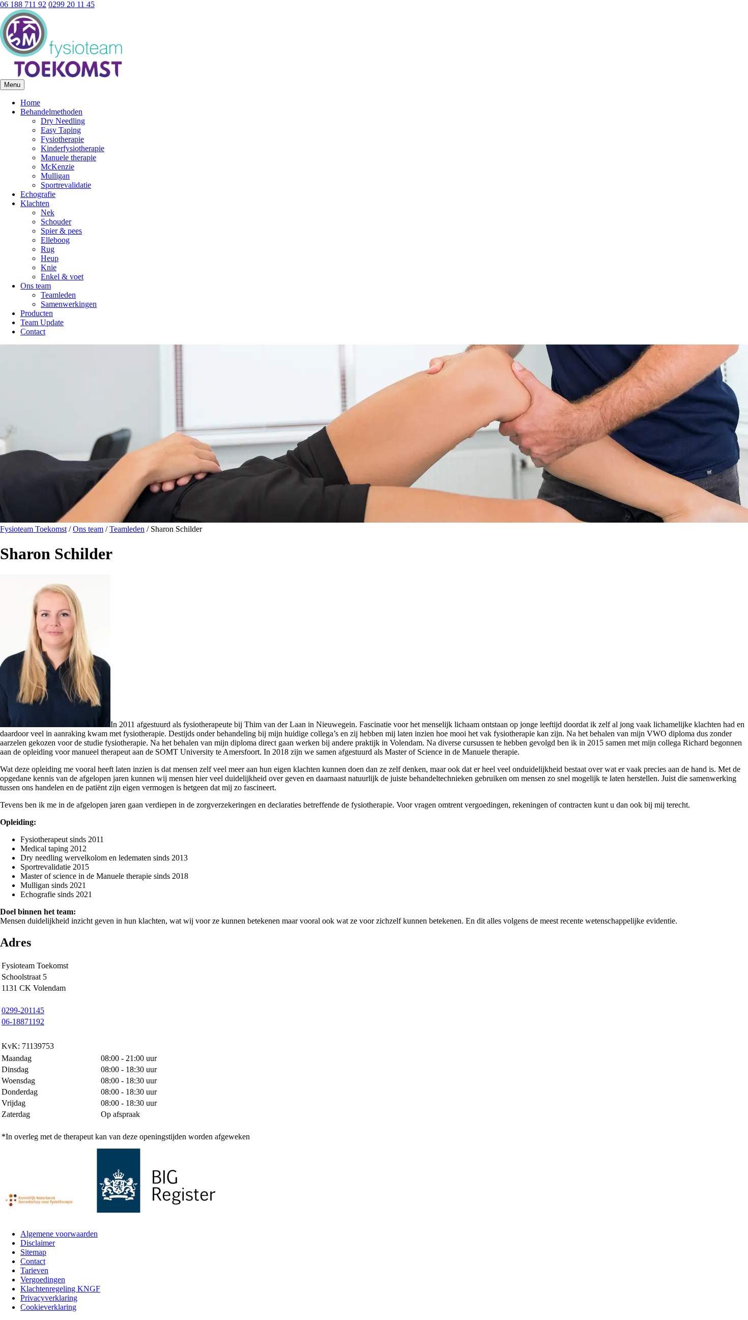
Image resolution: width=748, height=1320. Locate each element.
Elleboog (55, 240)
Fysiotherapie (62, 139)
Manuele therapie (68, 157)
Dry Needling (63, 121)
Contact (32, 331)
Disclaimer (37, 1243)
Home (30, 102)
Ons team (35, 285)
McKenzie (57, 166)
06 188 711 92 (23, 4)
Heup (50, 258)
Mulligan (55, 175)
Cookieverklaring (48, 1307)
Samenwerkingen (69, 304)
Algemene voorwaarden (59, 1233)
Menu (12, 85)
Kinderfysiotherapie (72, 148)
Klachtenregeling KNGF (60, 1288)
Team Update (42, 322)
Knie (48, 267)
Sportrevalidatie (66, 185)
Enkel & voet (62, 276)
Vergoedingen (42, 1279)
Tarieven (34, 1270)
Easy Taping (61, 130)
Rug (47, 249)
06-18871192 (23, 1021)
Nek (47, 212)
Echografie (37, 194)
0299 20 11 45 (71, 4)
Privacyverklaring (48, 1298)
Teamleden (58, 295)
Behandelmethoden (51, 111)
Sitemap (33, 1252)
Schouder (56, 221)
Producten (36, 313)
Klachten (34, 203)
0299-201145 (23, 1010)
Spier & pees (61, 230)
